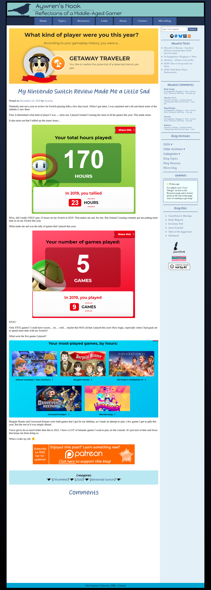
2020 (79, 479)
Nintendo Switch (102, 479)
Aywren (48, 100)
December (60, 479)
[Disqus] (83, 542)
